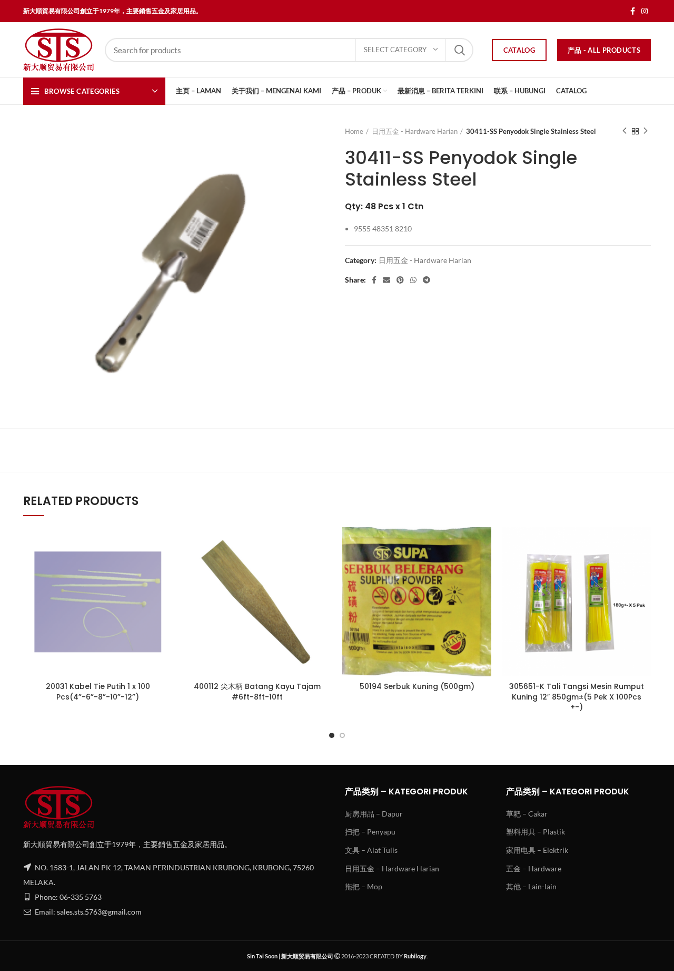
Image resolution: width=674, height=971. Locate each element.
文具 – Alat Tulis (371, 850)
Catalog (519, 50)
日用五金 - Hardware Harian (415, 131)
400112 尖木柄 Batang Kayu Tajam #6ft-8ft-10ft (257, 691)
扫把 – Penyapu (370, 831)
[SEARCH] (459, 50)
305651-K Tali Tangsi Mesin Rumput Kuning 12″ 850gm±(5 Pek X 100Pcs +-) (576, 696)
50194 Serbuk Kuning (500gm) (417, 686)
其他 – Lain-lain (531, 886)
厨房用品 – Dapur (374, 813)
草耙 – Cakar (527, 813)
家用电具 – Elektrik (537, 850)
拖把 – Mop (363, 886)
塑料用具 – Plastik (535, 831)
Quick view (164, 544)
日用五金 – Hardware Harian (392, 868)
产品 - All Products (604, 50)
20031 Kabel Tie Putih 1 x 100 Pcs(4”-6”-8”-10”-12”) (98, 691)
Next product (645, 131)
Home (354, 131)
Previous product (624, 131)
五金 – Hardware (533, 868)
